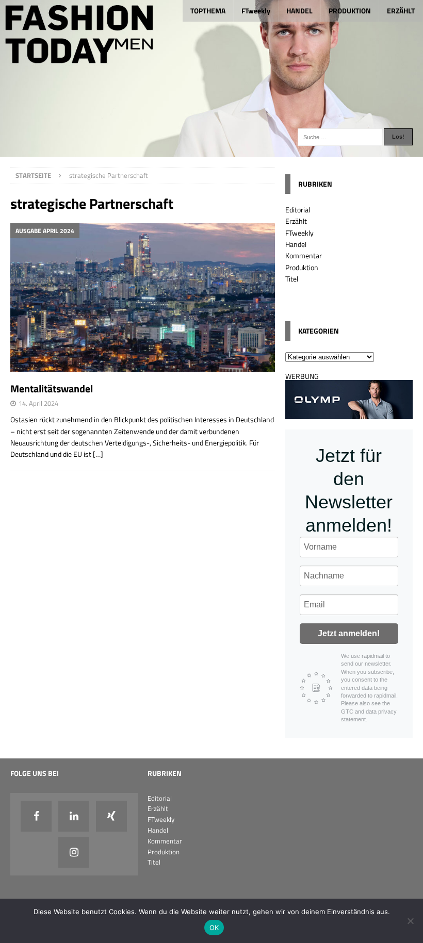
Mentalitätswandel (51, 388)
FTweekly (255, 10)
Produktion (301, 267)
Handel (295, 244)
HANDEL (299, 10)
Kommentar (303, 255)
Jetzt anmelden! (349, 633)
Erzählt (296, 221)
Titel (291, 278)
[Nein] (410, 921)
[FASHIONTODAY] (211, 150)
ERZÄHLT (401, 10)
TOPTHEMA (207, 10)
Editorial (297, 209)
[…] (98, 454)
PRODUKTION (350, 10)
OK (214, 927)
